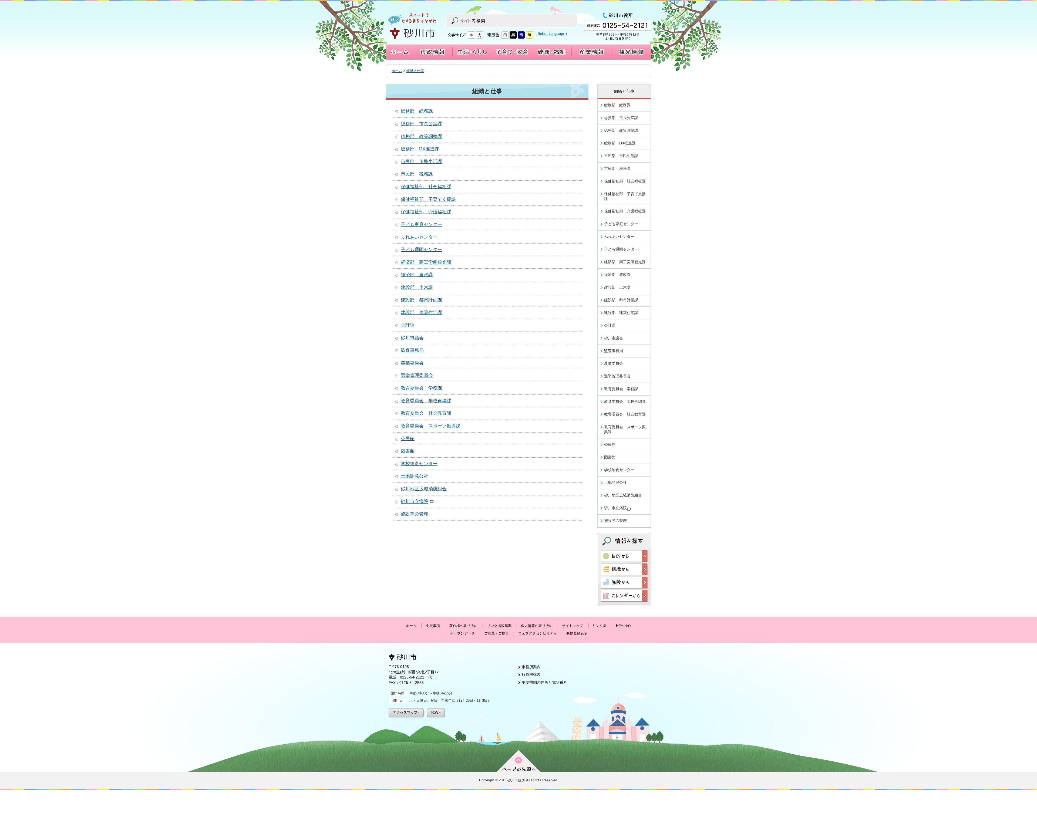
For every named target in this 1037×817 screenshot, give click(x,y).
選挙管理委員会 (417, 375)
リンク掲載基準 (499, 626)
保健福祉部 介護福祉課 (426, 211)
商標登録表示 (576, 633)
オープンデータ (462, 633)
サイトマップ (572, 626)
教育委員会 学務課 (421, 388)
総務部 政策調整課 (421, 136)
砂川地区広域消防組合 (424, 488)
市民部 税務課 (417, 174)
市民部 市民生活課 (421, 161)
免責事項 (433, 626)
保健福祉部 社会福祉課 (426, 186)
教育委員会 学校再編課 (426, 400)
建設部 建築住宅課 (421, 312)
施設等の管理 (414, 513)
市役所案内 (531, 667)
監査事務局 (412, 350)
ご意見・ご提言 (496, 633)
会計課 (408, 325)
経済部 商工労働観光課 (426, 262)
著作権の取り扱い (463, 626)
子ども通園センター (421, 249)
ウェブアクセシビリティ (537, 633)
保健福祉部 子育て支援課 (428, 199)
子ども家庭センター (421, 224)
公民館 (408, 438)
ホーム (397, 71)
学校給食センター (419, 463)
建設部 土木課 (417, 287)
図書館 (408, 451)
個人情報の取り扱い (537, 626)
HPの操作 (623, 626)
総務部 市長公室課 (421, 123)
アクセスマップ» (406, 712)
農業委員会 (412, 363)
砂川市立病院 (414, 501)
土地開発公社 (414, 476)
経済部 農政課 (417, 274)
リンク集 (599, 626)
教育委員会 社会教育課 (426, 413)
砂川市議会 (412, 337)
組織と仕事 (415, 71)
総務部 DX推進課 (420, 148)
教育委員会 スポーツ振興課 (430, 425)
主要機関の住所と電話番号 (544, 682)
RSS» (435, 712)
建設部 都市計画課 (421, 300)
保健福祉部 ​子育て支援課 (625, 196)
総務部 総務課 (417, 111)
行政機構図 (531, 674)
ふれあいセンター (419, 237)
